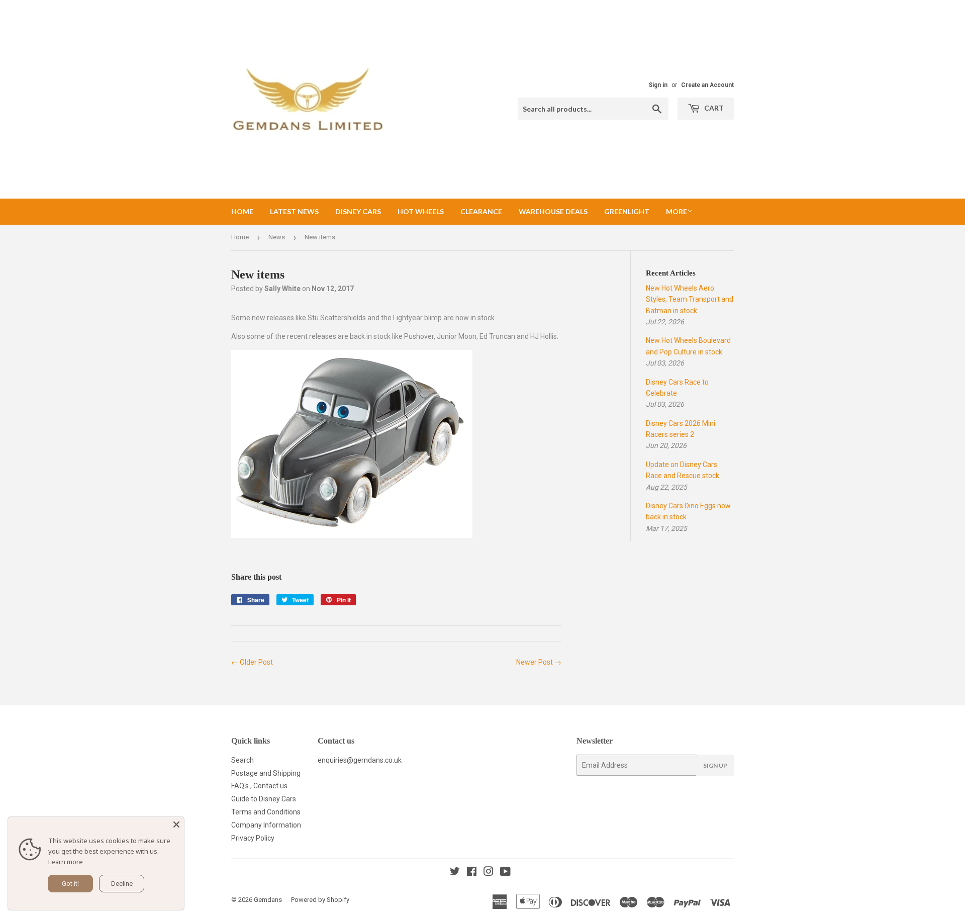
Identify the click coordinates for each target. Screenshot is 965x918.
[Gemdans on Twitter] (455, 873)
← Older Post (252, 662)
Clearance (481, 211)
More (676, 211)
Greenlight (626, 211)
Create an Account (707, 84)
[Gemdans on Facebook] (471, 873)
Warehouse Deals (553, 211)
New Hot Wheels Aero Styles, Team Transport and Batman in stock (689, 299)
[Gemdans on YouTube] (505, 873)
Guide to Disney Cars (263, 799)
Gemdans (268, 899)
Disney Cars (358, 211)
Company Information (266, 825)
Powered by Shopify (320, 899)
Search (242, 760)
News (276, 237)
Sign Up (715, 765)
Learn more (65, 861)
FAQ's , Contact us (259, 786)
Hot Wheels (421, 211)
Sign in (658, 84)
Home (242, 211)
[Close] (176, 824)
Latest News (294, 211)
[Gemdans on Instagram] (489, 873)
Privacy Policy (252, 838)
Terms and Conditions (266, 812)
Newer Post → (538, 662)
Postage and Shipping (266, 773)
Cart (713, 108)
